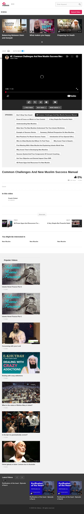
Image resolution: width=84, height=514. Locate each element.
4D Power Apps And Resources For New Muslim (33, 162)
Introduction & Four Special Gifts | (62, 136)
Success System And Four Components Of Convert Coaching (37, 154)
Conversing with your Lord (11, 346)
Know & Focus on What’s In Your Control (30, 119)
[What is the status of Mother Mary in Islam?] (21, 392)
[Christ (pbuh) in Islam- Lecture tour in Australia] (21, 451)
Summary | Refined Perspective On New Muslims (57, 132)
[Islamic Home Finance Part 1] (21, 303)
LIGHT (4, 51)
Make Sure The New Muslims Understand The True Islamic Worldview (40, 128)
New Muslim (6, 241)
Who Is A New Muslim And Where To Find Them (32, 141)
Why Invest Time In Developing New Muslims (32, 149)
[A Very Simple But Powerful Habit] (63, 225)
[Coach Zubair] (4, 199)
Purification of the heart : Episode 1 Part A (41, 498)
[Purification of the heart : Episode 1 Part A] (42, 488)
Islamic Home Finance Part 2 (12, 287)
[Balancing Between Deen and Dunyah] (14, 26)
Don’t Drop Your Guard (24, 115)
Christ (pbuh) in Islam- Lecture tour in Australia (18, 464)
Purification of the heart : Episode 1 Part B (69, 498)
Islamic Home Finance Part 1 (12, 316)
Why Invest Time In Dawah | (63, 141)
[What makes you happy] (42, 26)
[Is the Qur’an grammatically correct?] (21, 422)
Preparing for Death (66, 35)
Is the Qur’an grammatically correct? (15, 435)
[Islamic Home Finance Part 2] (21, 274)
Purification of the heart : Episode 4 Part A (14, 484)
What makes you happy (40, 35)
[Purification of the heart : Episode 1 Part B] (69, 488)
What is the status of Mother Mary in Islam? (17, 405)
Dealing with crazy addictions (12, 375)
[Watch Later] (46, 102)
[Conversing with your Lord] (21, 333)
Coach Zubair (13, 198)
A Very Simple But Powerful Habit (60, 119)
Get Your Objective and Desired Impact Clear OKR (33, 158)
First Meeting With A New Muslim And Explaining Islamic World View (40, 145)
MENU (5, 12)
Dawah (4, 186)
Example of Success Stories (26, 132)
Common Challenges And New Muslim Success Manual (57, 115)
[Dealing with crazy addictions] (21, 362)
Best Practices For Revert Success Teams (30, 136)
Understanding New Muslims (26, 123)
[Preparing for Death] (69, 26)
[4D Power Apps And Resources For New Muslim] (21, 225)
